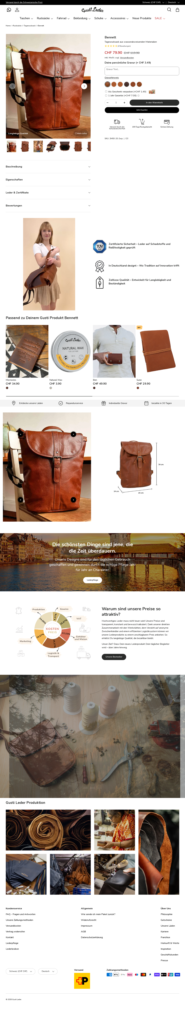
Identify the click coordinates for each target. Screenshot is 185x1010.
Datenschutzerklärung (92, 937)
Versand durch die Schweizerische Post (24, 2)
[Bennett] (107, 84)
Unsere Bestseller (114, 657)
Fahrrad (61, 18)
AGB (83, 931)
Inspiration (166, 949)
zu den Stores (72, 754)
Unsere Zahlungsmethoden (19, 920)
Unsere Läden (168, 925)
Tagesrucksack (30, 26)
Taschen (25, 18)
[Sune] (158, 351)
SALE (158, 18)
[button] (9, 10)
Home (8, 26)
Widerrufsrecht (88, 920)
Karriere (165, 931)
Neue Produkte (141, 18)
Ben (95, 380)
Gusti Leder (16, 999)
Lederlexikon (12, 949)
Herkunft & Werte (170, 943)
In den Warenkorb (154, 102)
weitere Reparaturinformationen (104, 754)
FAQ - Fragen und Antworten (20, 914)
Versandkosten (127, 57)
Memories (11, 380)
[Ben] (114, 351)
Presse (164, 960)
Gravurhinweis (112, 77)
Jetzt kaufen (142, 110)
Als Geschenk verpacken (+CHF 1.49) (127, 91)
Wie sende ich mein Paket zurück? (98, 914)
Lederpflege (92, 580)
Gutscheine (166, 920)
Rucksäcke (43, 18)
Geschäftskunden (169, 954)
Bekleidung (80, 18)
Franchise (165, 937)
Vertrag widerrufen (15, 931)
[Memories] (27, 351)
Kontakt (10, 937)
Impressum (86, 925)
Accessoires (117, 18)
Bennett (41, 26)
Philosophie (166, 914)
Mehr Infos (82, 133)
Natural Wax (55, 380)
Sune (139, 380)
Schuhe (98, 18)
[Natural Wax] (70, 351)
